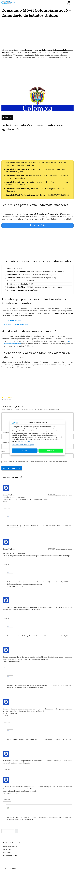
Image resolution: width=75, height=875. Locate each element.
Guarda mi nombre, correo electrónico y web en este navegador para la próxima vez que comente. (35, 461)
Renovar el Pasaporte (12, 320)
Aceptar (24, 450)
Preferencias (50, 450)
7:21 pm (70, 657)
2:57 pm (68, 582)
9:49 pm (69, 495)
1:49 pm (68, 817)
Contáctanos (7, 852)
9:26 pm (69, 549)
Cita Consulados (47, 526)
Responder (7, 508)
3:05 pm (68, 526)
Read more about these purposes (23, 445)
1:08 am (70, 761)
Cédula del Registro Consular (16, 324)
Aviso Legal (7, 849)
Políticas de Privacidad (11, 843)
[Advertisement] (37, 35)
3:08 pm (68, 685)
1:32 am (70, 709)
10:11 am (68, 739)
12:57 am (69, 787)
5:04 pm (68, 636)
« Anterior (6, 831)
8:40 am (70, 607)
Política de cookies (10, 855)
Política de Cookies (25, 441)
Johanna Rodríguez (51, 607)
